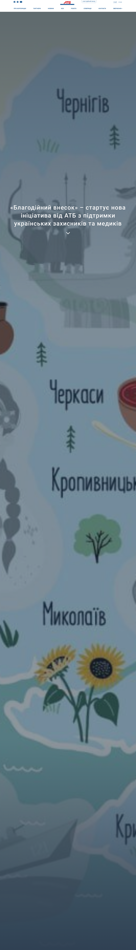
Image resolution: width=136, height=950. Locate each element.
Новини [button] (51, 8)
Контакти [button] (102, 8)
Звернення (117, 8)
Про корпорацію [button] (20, 8)
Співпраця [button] (87, 8)
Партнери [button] (37, 8)
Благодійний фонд (89, 1)
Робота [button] (73, 8)
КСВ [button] (62, 8)
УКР (115, 2)
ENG (120, 2)
